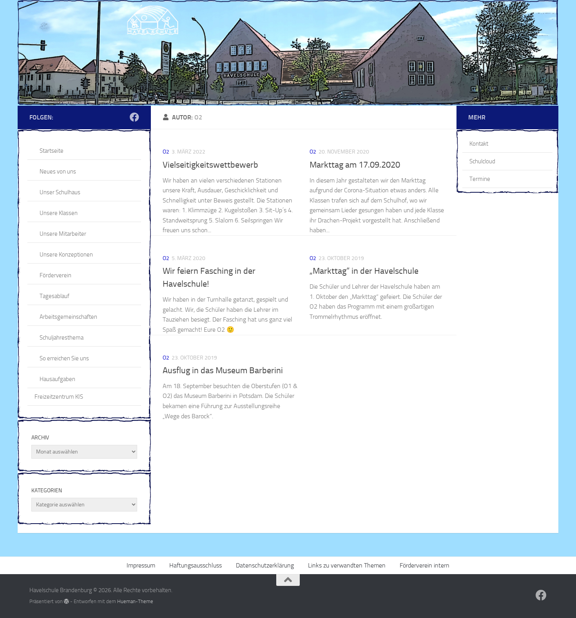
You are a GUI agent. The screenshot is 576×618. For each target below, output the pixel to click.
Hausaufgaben (57, 379)
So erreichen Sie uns (64, 358)
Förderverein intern (424, 565)
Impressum (141, 565)
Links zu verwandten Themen (347, 565)
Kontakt (478, 143)
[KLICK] (288, 53)
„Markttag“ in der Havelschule (364, 271)
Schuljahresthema (61, 337)
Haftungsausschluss (195, 565)
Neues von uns (58, 171)
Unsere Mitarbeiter (63, 233)
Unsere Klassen (59, 213)
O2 (166, 151)
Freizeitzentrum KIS (58, 396)
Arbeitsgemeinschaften (68, 316)
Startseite (51, 150)
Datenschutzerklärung (265, 565)
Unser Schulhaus (60, 192)
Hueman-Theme (135, 601)
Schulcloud (482, 161)
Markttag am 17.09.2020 (355, 165)
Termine (479, 179)
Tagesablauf (54, 296)
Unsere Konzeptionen (66, 254)
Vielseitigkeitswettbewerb (210, 165)
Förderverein (55, 275)
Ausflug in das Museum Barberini (223, 370)
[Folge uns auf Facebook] (134, 117)
